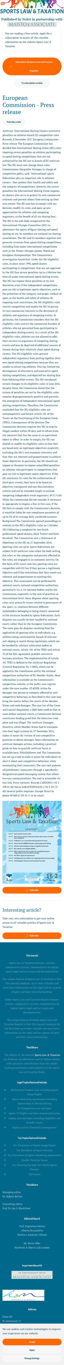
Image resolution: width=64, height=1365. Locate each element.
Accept (32, 1342)
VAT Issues (35, 1174)
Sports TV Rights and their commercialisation (34, 1113)
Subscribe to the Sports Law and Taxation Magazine (34, 66)
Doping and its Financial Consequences (34, 1127)
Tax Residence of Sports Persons (34, 1150)
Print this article (14, 122)
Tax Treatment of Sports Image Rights (34, 1145)
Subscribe (34, 890)
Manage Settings (32, 1358)
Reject (32, 1350)
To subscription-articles (32, 83)
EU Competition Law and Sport (34, 1108)
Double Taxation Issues (34, 1160)
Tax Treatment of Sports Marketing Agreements (34, 1155)
